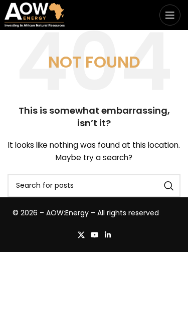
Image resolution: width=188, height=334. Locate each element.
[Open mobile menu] (169, 15)
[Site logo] (35, 15)
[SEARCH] (168, 185)
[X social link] (81, 235)
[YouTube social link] (95, 235)
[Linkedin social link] (108, 235)
